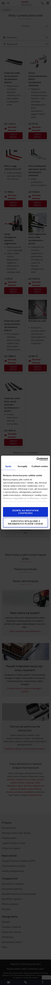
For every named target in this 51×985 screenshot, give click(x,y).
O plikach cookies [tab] (40, 466)
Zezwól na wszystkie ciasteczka (25, 511)
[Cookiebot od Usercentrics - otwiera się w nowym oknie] (36, 459)
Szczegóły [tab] (22, 466)
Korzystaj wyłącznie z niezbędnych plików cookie (25, 522)
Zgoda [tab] (8, 466)
